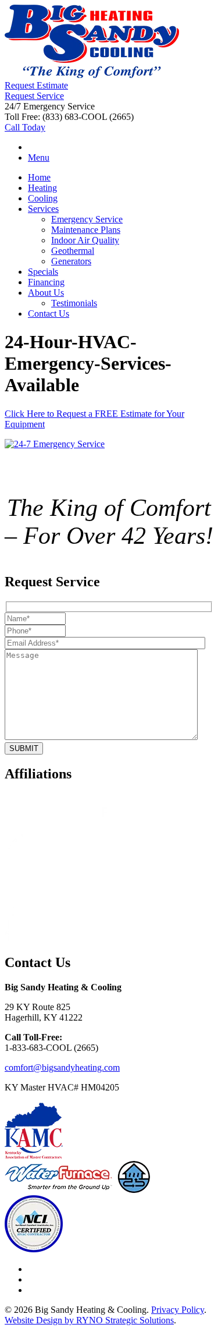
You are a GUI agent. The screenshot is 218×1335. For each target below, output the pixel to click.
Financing (46, 282)
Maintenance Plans (85, 230)
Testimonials (74, 303)
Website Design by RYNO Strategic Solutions (89, 1320)
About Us (46, 293)
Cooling (43, 198)
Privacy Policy (177, 1310)
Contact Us (48, 313)
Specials (43, 272)
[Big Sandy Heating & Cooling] (92, 75)
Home (39, 177)
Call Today (25, 127)
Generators (71, 261)
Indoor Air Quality (85, 240)
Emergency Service (87, 219)
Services (43, 209)
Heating (42, 188)
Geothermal (72, 251)
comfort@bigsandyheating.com (62, 1067)
